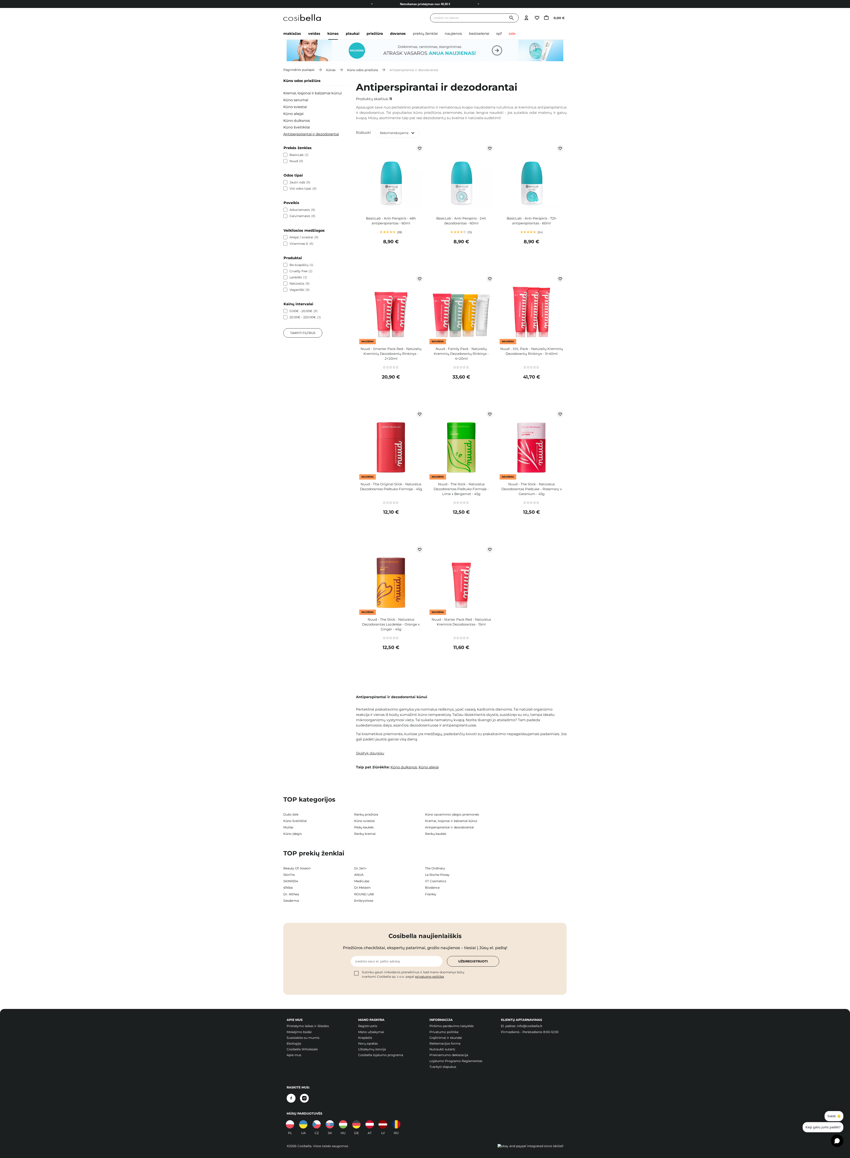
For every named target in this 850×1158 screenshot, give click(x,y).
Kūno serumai (295, 100)
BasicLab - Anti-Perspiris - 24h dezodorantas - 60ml (461, 220)
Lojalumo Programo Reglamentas (455, 1061)
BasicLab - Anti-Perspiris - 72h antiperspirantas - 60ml (531, 220)
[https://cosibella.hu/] (343, 1124)
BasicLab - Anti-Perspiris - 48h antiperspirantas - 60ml (391, 220)
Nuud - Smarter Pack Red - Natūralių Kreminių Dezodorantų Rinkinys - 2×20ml (391, 354)
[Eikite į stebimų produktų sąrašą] (537, 18)
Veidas (314, 33)
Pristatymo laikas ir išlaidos (308, 1026)
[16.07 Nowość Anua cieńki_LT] (425, 50)
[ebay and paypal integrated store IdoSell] (530, 1146)
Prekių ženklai (425, 33)
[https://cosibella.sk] (329, 1124)
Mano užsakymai (371, 1032)
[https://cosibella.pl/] (290, 1124)
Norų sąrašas (368, 1043)
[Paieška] (511, 18)
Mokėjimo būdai (299, 1032)
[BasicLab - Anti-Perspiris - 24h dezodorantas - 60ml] (461, 178)
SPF (499, 33)
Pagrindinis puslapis (299, 70)
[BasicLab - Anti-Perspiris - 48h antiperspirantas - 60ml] (391, 178)
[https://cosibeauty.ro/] (396, 1124)
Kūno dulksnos (296, 121)
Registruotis (367, 1026)
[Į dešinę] (478, 4)
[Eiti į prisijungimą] (526, 18)
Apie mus (294, 1055)
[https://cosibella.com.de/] (369, 1124)
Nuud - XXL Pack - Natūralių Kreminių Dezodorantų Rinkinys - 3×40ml (531, 351)
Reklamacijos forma (444, 1043)
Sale (512, 33)
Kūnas (333, 33)
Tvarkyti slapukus (442, 1067)
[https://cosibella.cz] (316, 1124)
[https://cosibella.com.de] (356, 1124)
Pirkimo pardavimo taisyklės (451, 1026)
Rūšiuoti (363, 132)
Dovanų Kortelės (425, 5)
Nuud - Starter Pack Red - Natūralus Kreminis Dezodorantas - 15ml (461, 621)
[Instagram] (304, 1098)
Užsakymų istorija (372, 1049)
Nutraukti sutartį (442, 1049)
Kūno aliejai (293, 114)
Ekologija (294, 1043)
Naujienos (453, 33)
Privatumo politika (443, 1032)
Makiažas (292, 33)
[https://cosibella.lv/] (383, 1124)
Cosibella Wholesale (302, 1049)
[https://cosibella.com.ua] (303, 1124)
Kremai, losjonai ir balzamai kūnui (312, 93)
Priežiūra (375, 33)
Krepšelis (365, 1038)
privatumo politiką (429, 977)
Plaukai (352, 33)
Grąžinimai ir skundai (445, 1038)
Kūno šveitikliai (296, 127)
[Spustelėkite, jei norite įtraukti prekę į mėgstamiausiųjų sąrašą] (419, 148)
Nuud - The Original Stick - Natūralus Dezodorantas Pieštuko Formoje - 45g (391, 486)
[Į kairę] (372, 4)
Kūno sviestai (295, 107)
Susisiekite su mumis (303, 1038)
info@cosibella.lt (529, 1026)
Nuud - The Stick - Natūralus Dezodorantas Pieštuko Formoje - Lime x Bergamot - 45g (461, 489)
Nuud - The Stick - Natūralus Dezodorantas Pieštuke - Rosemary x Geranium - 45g (531, 489)
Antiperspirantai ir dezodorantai (311, 134)
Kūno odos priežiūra (362, 70)
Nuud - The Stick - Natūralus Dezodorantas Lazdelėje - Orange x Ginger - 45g (391, 624)
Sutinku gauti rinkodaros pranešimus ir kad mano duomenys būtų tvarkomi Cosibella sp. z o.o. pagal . (413, 974)
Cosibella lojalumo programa (380, 1055)
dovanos (398, 33)
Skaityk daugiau (370, 753)
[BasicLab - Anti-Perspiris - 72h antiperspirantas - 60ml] (531, 178)
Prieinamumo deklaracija (448, 1055)
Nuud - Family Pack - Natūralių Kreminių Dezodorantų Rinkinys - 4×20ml (461, 354)
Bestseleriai (479, 33)
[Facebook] (291, 1098)
